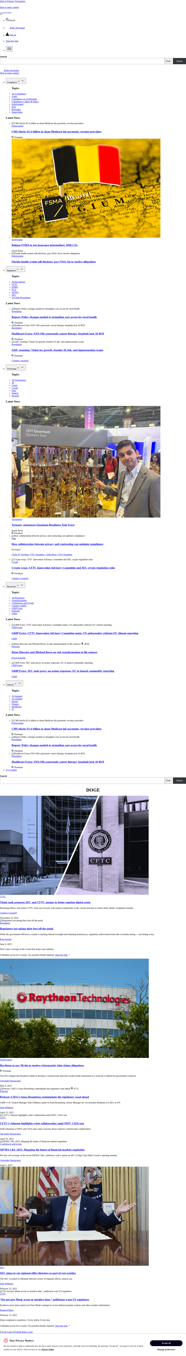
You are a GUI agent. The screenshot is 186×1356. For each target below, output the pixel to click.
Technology (12, 369)
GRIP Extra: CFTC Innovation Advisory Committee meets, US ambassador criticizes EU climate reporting (75, 633)
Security (15, 396)
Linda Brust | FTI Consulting (59, 554)
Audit (14, 96)
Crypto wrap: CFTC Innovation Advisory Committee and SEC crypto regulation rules (63, 567)
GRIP (14, 638)
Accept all (166, 1343)
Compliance (12, 82)
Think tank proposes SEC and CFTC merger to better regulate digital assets (45, 902)
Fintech (15, 393)
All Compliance (19, 94)
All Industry (17, 696)
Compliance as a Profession (24, 99)
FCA (14, 289)
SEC (14, 295)
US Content (11, 770)
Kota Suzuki (5, 939)
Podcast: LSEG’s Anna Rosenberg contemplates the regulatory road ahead (44, 1096)
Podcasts (16, 611)
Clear (168, 61)
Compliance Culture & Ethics (25, 101)
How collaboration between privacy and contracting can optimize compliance (57, 544)
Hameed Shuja (7, 1310)
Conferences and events (11, 1144)
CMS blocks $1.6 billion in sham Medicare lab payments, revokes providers (56, 131)
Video (14, 613)
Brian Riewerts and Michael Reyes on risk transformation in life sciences (54, 652)
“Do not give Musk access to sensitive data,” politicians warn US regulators (44, 1299)
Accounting (17, 699)
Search (3, 56)
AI (13, 383)
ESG (14, 107)
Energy (15, 701)
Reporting (16, 109)
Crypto (15, 388)
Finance (15, 704)
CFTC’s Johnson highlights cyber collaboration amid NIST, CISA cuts (42, 1123)
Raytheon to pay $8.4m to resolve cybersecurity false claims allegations (42, 1065)
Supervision (17, 112)
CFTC (15, 284)
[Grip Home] (6, 1332)
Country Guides (19, 605)
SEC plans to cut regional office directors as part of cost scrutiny (38, 1273)
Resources (11, 586)
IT (13, 709)
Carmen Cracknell (20, 360)
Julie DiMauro (6, 1107)
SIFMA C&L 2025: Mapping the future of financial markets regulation (42, 1149)
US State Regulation (21, 297)
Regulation (11, 270)
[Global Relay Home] (23, 1332)
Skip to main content (9, 7)
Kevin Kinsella (18, 658)
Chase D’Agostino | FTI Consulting (28, 554)
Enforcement (17, 104)
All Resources (18, 598)
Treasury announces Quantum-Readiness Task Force (43, 524)
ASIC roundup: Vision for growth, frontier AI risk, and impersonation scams (57, 350)
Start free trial (61, 955)
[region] (93, 1344)
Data (14, 390)
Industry (10, 685)
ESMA (15, 287)
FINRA (15, 292)
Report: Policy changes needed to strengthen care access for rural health (54, 317)
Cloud (14, 385)
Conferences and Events (23, 603)
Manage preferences (166, 1349)
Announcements (19, 600)
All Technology (19, 380)
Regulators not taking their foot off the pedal (26, 928)
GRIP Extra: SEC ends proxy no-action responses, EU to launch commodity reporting (63, 670)
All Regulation (18, 282)
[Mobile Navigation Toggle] (9, 49)
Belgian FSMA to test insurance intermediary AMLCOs (45, 245)
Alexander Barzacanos (10, 1081)
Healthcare (17, 706)
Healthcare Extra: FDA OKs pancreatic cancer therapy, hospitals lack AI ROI (58, 333)
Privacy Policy (48, 1349)
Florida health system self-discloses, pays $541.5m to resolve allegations (54, 261)
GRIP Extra (17, 608)
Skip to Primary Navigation (12, 1)
